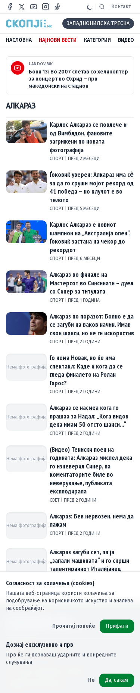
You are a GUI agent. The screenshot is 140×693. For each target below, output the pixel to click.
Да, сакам (116, 680)
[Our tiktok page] (57, 6)
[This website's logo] (29, 23)
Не (91, 680)
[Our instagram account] (45, 6)
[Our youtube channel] (33, 6)
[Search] (102, 7)
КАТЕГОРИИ (97, 40)
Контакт (121, 6)
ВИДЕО (126, 40)
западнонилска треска (98, 23)
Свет (55, 500)
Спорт (57, 158)
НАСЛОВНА (19, 40)
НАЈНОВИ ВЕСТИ (58, 40)
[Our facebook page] (9, 6)
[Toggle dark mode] (90, 7)
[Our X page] (21, 6)
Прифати (117, 626)
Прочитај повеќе (73, 626)
